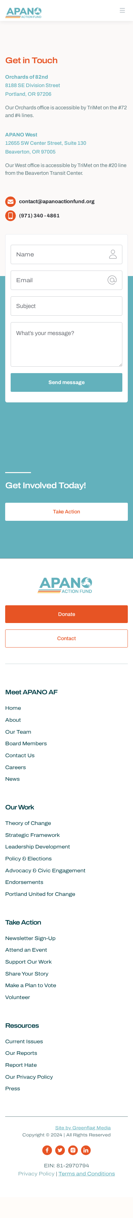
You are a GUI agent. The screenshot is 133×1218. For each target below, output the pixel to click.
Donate (66, 614)
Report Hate (21, 1065)
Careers (15, 767)
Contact (66, 638)
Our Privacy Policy (29, 1077)
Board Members (26, 743)
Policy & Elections (28, 858)
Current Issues (24, 1041)
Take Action (66, 511)
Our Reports (21, 1053)
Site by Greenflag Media (83, 1127)
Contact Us (20, 755)
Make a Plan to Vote (30, 985)
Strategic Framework (32, 835)
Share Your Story (26, 973)
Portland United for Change (40, 894)
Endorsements (24, 882)
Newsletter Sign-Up (30, 938)
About (13, 720)
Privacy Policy (36, 1173)
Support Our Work (28, 962)
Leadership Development (37, 846)
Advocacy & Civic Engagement (45, 870)
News (12, 779)
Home (13, 708)
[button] (122, 10)
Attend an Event (26, 950)
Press (12, 1088)
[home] (24, 12)
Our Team (18, 732)
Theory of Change (28, 823)
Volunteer (17, 997)
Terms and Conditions (86, 1173)
